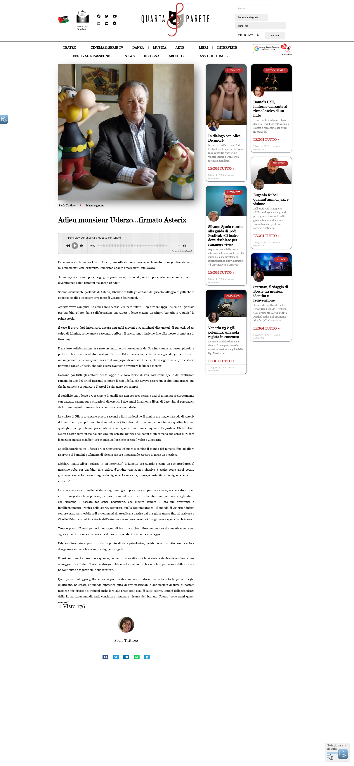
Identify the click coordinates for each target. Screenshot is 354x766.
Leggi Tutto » (221, 168)
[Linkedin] (106, 23)
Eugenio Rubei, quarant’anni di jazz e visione (271, 199)
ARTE (180, 47)
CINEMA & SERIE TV (107, 47)
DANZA (138, 47)
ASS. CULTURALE (214, 56)
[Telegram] (114, 23)
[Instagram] (98, 23)
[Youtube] (114, 16)
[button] (105, 657)
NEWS (130, 56)
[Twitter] (106, 16)
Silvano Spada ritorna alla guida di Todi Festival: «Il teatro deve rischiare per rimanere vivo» (225, 235)
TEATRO (69, 47)
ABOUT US (177, 56)
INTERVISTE (227, 47)
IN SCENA (151, 56)
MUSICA (159, 47)
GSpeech (188, 251)
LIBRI (203, 47)
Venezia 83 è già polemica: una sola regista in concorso (223, 332)
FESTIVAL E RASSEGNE (91, 56)
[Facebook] (98, 16)
